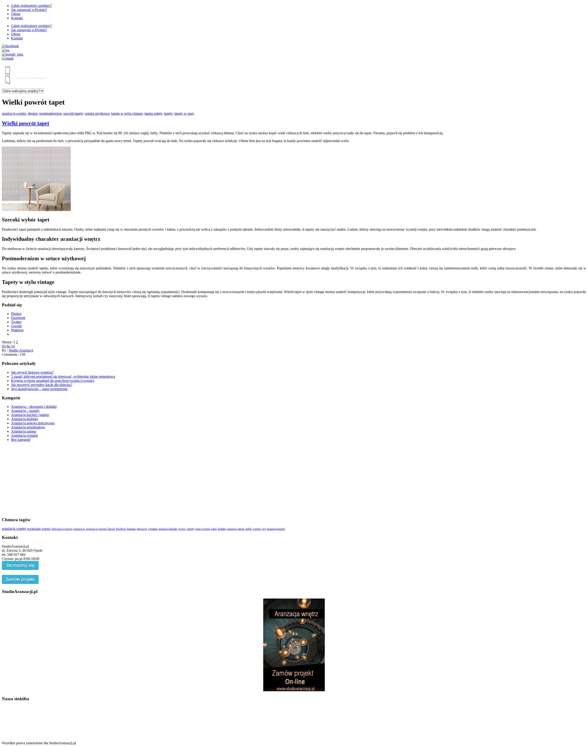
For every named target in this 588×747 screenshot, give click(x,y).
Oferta (15, 14)
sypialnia (153, 529)
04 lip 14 (8, 346)
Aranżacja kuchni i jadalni (30, 415)
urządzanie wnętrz (39, 529)
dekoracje (142, 529)
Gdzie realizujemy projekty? (31, 6)
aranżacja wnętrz (14, 113)
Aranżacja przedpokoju (28, 427)
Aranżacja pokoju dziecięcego (33, 423)
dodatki (222, 529)
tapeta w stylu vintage (127, 113)
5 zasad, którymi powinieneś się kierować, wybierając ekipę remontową (63, 376)
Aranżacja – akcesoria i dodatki (34, 406)
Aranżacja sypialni (24, 435)
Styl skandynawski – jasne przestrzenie (39, 389)
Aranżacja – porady (25, 411)
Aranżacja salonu (23, 431)
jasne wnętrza (202, 529)
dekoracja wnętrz (62, 529)
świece (182, 529)
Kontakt (17, 18)
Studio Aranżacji (21, 350)
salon (214, 529)
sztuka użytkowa (97, 113)
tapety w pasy (184, 113)
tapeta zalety (153, 113)
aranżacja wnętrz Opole (100, 529)
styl (264, 529)
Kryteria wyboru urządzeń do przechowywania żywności (52, 381)
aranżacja (79, 529)
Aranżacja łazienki (24, 419)
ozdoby (191, 529)
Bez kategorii (20, 440)
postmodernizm (50, 113)
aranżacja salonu (235, 529)
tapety (168, 113)
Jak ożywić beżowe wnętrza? (32, 372)
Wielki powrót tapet (25, 123)
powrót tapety (73, 113)
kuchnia (121, 529)
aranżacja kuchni (276, 529)
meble (248, 529)
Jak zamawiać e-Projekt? (29, 10)
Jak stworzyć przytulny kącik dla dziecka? (41, 385)
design (32, 113)
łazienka (131, 529)
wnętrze (257, 529)
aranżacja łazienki (167, 529)
